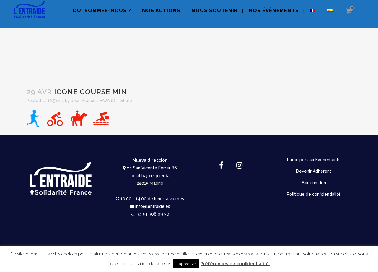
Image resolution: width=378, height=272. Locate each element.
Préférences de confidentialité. (235, 263)
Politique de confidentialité (314, 194)
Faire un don (314, 182)
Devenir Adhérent (313, 171)
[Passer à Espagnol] (330, 14)
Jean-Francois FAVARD (93, 100)
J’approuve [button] (186, 264)
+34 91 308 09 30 (152, 214)
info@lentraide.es (152, 206)
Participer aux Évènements (313, 159)
